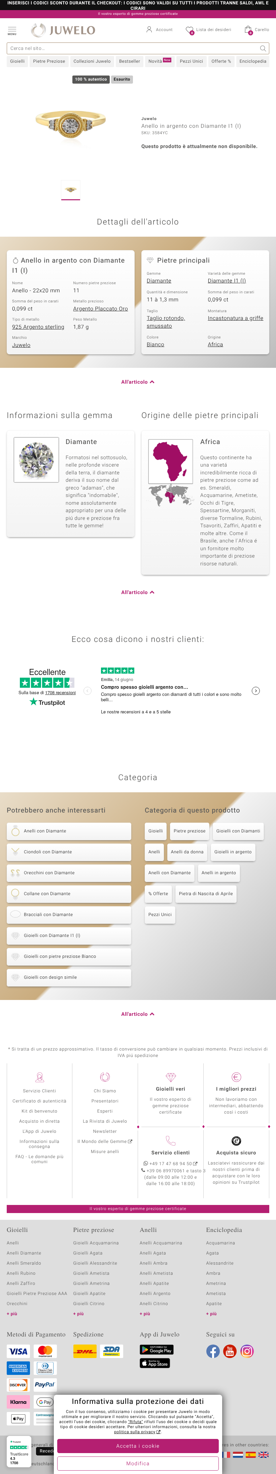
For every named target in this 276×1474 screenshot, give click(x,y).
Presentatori (105, 1101)
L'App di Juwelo (40, 1131)
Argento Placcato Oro (100, 309)
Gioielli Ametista (91, 1273)
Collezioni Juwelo (92, 61)
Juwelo (21, 345)
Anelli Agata (153, 1253)
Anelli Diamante (24, 1253)
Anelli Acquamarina (161, 1243)
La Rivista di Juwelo (105, 1121)
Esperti (105, 1111)
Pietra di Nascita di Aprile (206, 894)
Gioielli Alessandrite (95, 1263)
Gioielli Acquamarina (96, 1243)
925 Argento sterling (38, 327)
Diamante (159, 281)
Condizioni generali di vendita (38, 1445)
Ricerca (263, 48)
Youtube (230, 1351)
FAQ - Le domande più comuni (39, 1159)
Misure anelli (105, 1152)
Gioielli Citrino (89, 1304)
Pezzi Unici (191, 61)
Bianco (155, 345)
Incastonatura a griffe (236, 318)
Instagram (247, 1351)
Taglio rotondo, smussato (166, 322)
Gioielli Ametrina (91, 1283)
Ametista (216, 1294)
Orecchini (17, 1304)
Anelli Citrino (154, 1304)
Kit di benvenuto (39, 1111)
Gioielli (17, 61)
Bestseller (129, 61)
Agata (212, 1253)
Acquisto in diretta (39, 1121)
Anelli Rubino (21, 1273)
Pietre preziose (190, 831)
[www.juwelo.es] (251, 1455)
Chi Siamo (105, 1091)
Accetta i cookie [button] (138, 1446)
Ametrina (216, 1283)
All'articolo (134, 382)
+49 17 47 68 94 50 (171, 1164)
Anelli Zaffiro (21, 1283)
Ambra (213, 1273)
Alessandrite (220, 1263)
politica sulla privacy (135, 1432)
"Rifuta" (135, 1422)
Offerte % (221, 61)
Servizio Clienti (39, 1091)
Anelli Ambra (154, 1263)
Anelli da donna (187, 852)
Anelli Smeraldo (24, 1263)
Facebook (213, 1351)
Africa (215, 345)
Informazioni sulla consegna (39, 1144)
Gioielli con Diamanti (238, 831)
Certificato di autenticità (39, 1101)
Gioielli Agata (88, 1253)
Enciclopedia (253, 61)
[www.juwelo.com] (263, 1455)
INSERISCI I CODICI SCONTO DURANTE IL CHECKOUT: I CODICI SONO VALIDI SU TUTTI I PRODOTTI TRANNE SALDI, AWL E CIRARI (138, 6)
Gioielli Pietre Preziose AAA (37, 1294)
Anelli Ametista (156, 1273)
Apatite (214, 1304)
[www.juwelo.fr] (225, 1455)
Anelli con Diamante (169, 873)
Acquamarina (220, 1243)
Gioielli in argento (233, 852)
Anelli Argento (155, 1294)
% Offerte (158, 894)
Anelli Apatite (154, 1283)
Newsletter (105, 1131)
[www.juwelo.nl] (238, 1455)
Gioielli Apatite (89, 1294)
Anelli (154, 852)
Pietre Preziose (49, 61)
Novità (159, 61)
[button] (12, 30)
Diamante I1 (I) (227, 281)
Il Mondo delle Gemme (102, 1142)
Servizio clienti (170, 1153)
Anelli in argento (219, 873)
